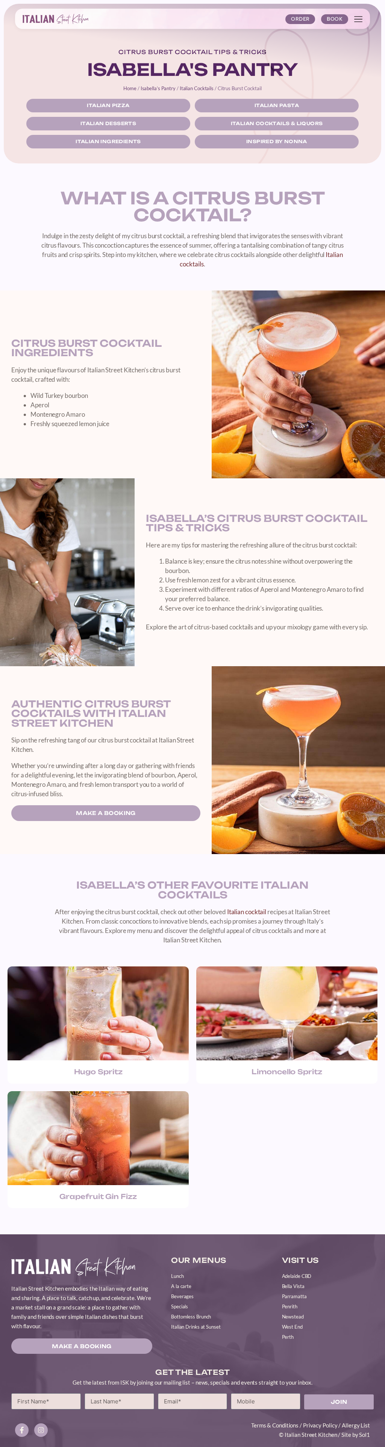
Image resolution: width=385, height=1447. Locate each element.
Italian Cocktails (197, 88)
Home (129, 88)
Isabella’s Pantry (158, 88)
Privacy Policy (320, 1425)
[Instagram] (41, 1430)
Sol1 (364, 1434)
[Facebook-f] (22, 1430)
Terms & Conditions (275, 1425)
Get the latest (192, 1372)
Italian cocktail (246, 912)
